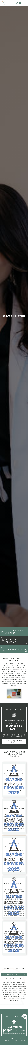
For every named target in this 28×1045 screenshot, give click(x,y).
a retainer (16, 937)
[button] (24, 3)
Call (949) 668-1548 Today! (14, 741)
